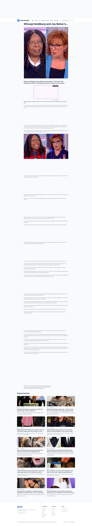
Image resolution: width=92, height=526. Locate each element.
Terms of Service (65, 510)
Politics (47, 20)
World (36, 20)
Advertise (53, 514)
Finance (43, 516)
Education (56, 20)
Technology (44, 508)
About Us (53, 508)
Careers (53, 512)
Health (51, 20)
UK (39, 20)
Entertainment (44, 514)
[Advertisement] (46, 9)
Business (43, 20)
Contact (53, 510)
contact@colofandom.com (22, 512)
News (33, 20)
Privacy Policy (64, 508)
